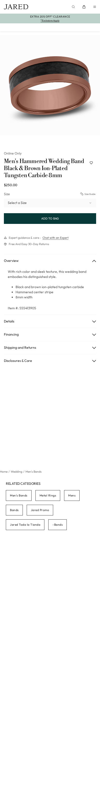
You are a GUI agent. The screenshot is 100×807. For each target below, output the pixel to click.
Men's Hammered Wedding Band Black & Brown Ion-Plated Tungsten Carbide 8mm (44, 168)
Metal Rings (48, 495)
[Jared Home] (16, 7)
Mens (71, 495)
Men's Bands (18, 495)
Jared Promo (40, 510)
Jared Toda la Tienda (25, 524)
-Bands (57, 524)
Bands (14, 510)
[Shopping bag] (84, 7)
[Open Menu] (94, 6)
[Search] (73, 6)
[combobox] (50, 203)
